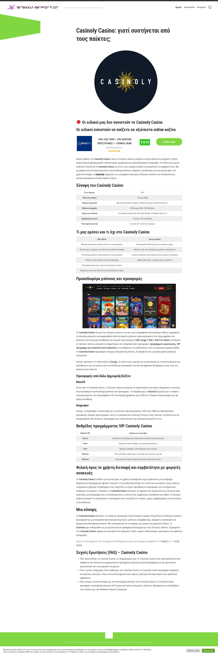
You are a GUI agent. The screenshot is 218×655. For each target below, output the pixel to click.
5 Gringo (113, 361)
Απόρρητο (201, 7)
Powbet (164, 541)
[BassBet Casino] (84, 150)
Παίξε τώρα (169, 141)
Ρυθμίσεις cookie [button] (193, 651)
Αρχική (178, 7)
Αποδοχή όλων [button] (208, 651)
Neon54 (152, 391)
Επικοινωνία (189, 7)
